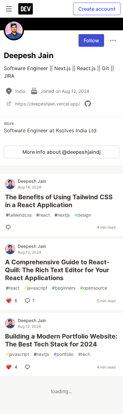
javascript (35, 288)
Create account (96, 9)
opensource (93, 288)
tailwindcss (19, 215)
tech (84, 354)
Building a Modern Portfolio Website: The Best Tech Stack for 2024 (61, 340)
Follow (91, 40)
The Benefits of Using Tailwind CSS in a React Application (59, 201)
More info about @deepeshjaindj (61, 152)
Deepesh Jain (32, 181)
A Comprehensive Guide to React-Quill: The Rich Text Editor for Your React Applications (57, 270)
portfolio (63, 354)
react (43, 215)
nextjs (62, 215)
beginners (63, 288)
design (82, 215)
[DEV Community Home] (25, 9)
